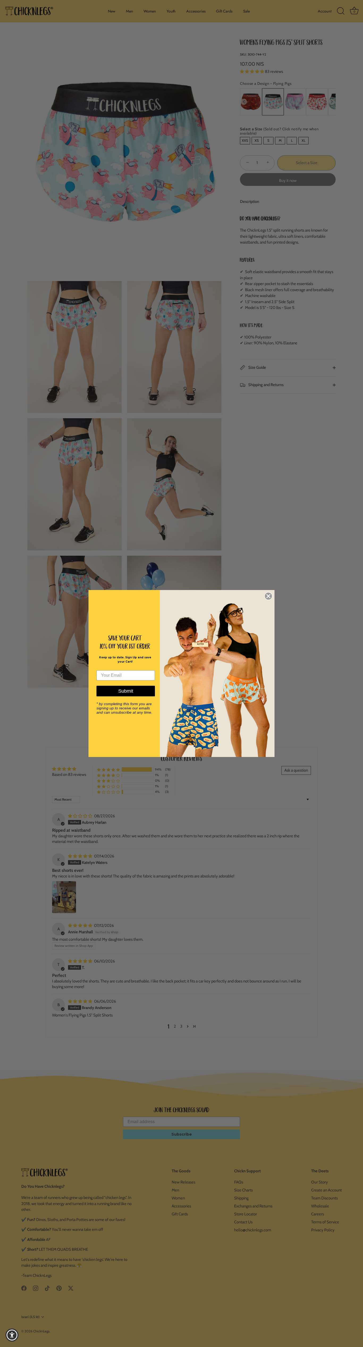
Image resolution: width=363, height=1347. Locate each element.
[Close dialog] (268, 596)
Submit (125, 691)
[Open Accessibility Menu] (12, 1335)
